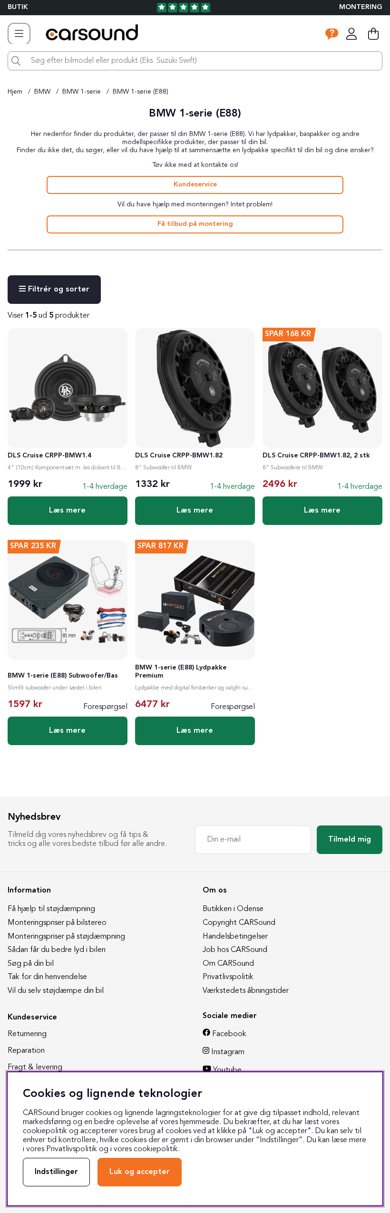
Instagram (227, 1052)
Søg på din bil (31, 964)
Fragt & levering (35, 1067)
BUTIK (18, 7)
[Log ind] (351, 34)
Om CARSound (228, 964)
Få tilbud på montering (195, 224)
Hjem (15, 91)
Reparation (26, 1051)
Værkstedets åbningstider (246, 991)
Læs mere (67, 510)
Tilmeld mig (349, 840)
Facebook (229, 1034)
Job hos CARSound (235, 950)
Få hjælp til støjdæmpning (51, 909)
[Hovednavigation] (19, 34)
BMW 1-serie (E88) (140, 91)
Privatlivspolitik (228, 977)
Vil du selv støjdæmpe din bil (56, 991)
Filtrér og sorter (57, 289)
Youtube (227, 1070)
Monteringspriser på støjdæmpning (66, 937)
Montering (360, 7)
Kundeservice (195, 184)
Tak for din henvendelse (47, 977)
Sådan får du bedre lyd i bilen (57, 950)
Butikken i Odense (233, 909)
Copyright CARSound (239, 923)
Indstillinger (56, 1172)
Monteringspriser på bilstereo (57, 923)
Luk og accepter (139, 1172)
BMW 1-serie (81, 91)
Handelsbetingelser (235, 937)
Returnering (27, 1034)
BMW (42, 91)
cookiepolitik (156, 1149)
